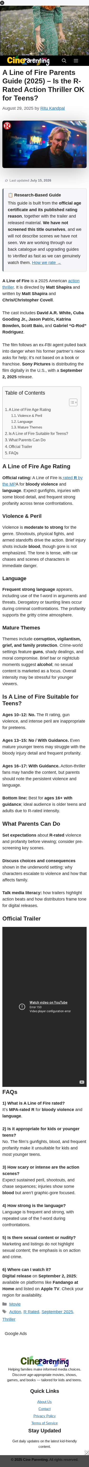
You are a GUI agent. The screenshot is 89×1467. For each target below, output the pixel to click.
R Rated (31, 1311)
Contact (44, 1409)
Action (15, 1311)
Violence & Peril (30, 416)
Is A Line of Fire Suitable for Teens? (38, 433)
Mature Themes (30, 427)
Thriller (8, 1319)
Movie (15, 1304)
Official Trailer (20, 446)
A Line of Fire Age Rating (30, 409)
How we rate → (46, 262)
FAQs (13, 453)
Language (25, 422)
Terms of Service (44, 1423)
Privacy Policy (44, 1416)
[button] (2, 3)
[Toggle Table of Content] (71, 402)
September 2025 (57, 1311)
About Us (44, 1402)
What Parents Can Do (27, 440)
